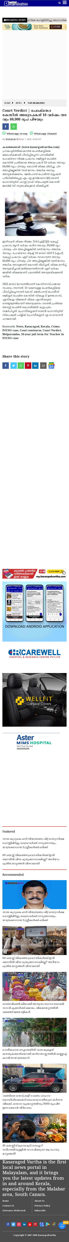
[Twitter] (13, 1224)
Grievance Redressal (13, 1210)
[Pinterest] (35, 1224)
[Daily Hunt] (53, 1224)
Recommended (13, 875)
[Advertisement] (34, 64)
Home (7, 103)
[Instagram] (19, 1224)
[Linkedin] (24, 1224)
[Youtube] (30, 1224)
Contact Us (8, 1206)
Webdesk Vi (12, 139)
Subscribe (40, 1210)
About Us (39, 1201)
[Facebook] (8, 1224)
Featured (8, 831)
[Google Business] (41, 1224)
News (19, 103)
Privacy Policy (42, 1206)
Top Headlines (36, 103)
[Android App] (47, 1224)
